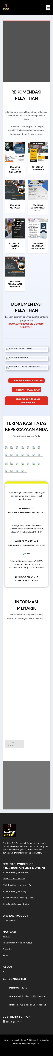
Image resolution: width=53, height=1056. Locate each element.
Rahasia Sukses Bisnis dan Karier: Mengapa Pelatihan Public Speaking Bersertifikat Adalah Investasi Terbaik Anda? (25, 649)
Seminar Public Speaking (14, 878)
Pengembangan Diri (17, 731)
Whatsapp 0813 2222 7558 (27, 800)
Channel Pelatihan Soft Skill (28, 380)
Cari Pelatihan (30, 65)
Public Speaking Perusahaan (16, 872)
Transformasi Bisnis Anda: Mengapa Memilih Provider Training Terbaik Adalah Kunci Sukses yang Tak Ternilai (25, 723)
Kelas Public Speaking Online (16, 904)
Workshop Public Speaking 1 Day (17, 885)
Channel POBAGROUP (28, 389)
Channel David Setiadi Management (28, 400)
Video (5, 955)
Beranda (6, 936)
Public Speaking (15, 658)
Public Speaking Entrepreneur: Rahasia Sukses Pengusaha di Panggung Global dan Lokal (26, 686)
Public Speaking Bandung (14, 891)
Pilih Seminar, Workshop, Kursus (17, 942)
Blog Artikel (8, 949)
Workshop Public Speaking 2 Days (18, 897)
